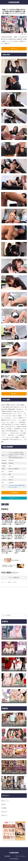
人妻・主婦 (17, 485)
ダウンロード (14, 48)
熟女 (21, 485)
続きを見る (14, 393)
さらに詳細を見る (14, 492)
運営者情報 (7, 856)
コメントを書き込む (14, 577)
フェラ (12, 487)
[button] (25, 615)
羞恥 (23, 485)
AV (3, 504)
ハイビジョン (11, 485)
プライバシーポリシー (20, 856)
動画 (7, 504)
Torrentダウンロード (14, 498)
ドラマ (15, 487)
